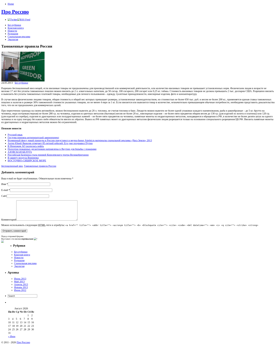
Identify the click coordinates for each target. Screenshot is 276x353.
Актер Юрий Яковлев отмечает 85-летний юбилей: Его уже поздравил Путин (50, 143)
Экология (13, 39)
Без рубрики (14, 25)
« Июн (11, 336)
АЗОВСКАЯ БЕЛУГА (20, 152)
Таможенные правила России (40, 166)
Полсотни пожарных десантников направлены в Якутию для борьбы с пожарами (52, 149)
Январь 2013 (21, 287)
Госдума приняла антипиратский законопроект (33, 137)
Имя (3, 184)
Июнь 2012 (20, 290)
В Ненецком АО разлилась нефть (26, 146)
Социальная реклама (19, 36)
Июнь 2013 (20, 278)
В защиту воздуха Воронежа (23, 157)
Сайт (4, 196)
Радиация (13, 33)
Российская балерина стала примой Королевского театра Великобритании (48, 154)
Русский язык (15, 134)
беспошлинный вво (12, 166)
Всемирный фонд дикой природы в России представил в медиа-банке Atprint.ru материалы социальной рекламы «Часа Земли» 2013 (80, 140)
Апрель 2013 (21, 284)
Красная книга (16, 28)
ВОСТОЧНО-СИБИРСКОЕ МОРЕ (27, 160)
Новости (12, 30)
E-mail (4, 190)
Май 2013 (19, 281)
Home (11, 4)
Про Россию (15, 12)
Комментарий (8, 219)
